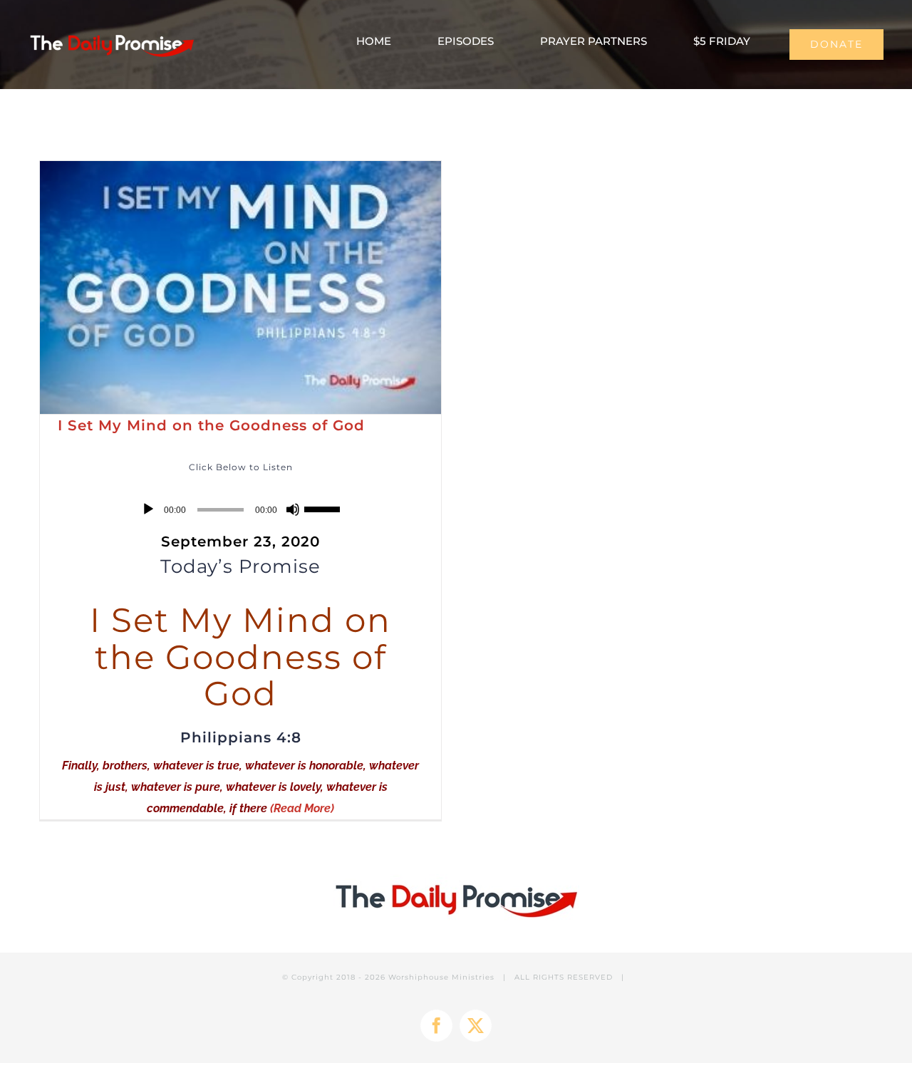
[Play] (148, 509)
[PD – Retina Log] (111, 33)
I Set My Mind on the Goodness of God (211, 425)
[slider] (324, 508)
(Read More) (302, 808)
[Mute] (293, 509)
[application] (240, 509)
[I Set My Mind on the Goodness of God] (240, 287)
